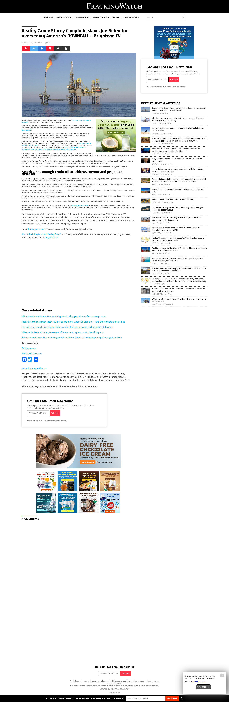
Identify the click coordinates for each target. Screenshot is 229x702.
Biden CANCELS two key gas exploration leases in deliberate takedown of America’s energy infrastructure (54, 149)
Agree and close (203, 687)
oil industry (102, 377)
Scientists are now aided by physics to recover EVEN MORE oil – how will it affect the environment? (179, 269)
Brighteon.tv (60, 373)
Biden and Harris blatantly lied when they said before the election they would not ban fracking (176, 150)
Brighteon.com (29, 348)
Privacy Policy (114, 693)
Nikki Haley (90, 377)
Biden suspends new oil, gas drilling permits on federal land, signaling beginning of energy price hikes (72, 337)
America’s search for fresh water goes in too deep (173, 199)
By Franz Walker (167, 213)
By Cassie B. (165, 253)
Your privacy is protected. (35, 420)
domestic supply (85, 373)
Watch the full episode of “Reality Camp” (41, 234)
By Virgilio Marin (166, 123)
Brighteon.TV (51, 237)
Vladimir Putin (123, 380)
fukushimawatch (101, 17)
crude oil (71, 373)
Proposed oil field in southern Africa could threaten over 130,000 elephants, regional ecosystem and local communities (179, 139)
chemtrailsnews (131, 17)
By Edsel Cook (165, 243)
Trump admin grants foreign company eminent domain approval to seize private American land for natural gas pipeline (179, 180)
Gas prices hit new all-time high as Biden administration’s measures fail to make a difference (67, 327)
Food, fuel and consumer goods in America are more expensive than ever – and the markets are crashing (73, 322)
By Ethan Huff (165, 184)
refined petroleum (76, 380)
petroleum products (42, 380)
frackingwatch (82, 17)
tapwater (48, 17)
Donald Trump (101, 373)
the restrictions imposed (79, 205)
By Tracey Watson (167, 304)
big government (45, 373)
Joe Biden (79, 377)
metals (116, 17)
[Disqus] (79, 556)
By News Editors (166, 174)
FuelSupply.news (36, 229)
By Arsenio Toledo (167, 144)
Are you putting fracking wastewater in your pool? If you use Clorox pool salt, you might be (177, 259)
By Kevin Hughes (166, 113)
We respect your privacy (101, 685)
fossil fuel (42, 377)
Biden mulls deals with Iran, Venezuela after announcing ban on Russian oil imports (63, 332)
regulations (91, 380)
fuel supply (68, 377)
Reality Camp (59, 380)
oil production (115, 377)
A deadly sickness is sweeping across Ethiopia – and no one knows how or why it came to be (177, 219)
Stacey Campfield (106, 380)
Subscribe (172, 698)
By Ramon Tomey (166, 133)
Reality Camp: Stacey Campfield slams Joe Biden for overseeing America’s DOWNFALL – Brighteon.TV (178, 109)
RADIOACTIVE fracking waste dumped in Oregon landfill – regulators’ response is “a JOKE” (176, 229)
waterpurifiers (64, 17)
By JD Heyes (165, 154)
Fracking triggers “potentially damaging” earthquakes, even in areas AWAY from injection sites (178, 239)
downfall (113, 373)
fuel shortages (55, 377)
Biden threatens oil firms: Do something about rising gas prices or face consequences (64, 316)
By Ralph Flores (167, 223)
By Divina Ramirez (167, 194)
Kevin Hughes (43, 42)
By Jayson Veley (166, 294)
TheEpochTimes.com (32, 353)
